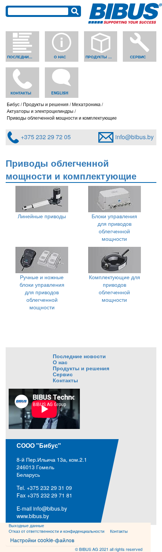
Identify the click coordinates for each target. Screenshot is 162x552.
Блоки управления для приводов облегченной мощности (114, 227)
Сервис (138, 56)
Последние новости (21, 56)
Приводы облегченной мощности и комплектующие (62, 117)
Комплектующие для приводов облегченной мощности (114, 288)
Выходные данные (26, 525)
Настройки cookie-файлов (42, 540)
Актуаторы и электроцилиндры (40, 111)
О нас (60, 56)
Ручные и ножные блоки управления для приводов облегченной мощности (42, 292)
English (59, 93)
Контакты (21, 93)
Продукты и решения (100, 56)
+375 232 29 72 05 (46, 136)
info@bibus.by (134, 136)
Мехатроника (86, 104)
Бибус (13, 104)
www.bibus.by (33, 515)
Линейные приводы (42, 216)
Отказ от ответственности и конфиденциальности (56, 531)
